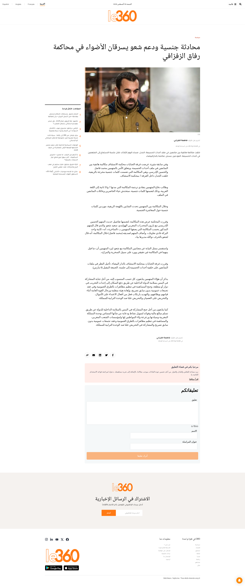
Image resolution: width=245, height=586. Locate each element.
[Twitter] (62, 539)
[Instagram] (46, 539)
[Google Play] (53, 568)
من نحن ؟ (167, 545)
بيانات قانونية (166, 553)
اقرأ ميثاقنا (193, 379)
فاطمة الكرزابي (180, 140)
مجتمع (198, 550)
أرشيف (168, 559)
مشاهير (197, 562)
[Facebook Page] (67, 539)
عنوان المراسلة (189, 441)
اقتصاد (198, 548)
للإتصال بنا (166, 556)
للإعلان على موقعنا (164, 550)
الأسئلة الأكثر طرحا (164, 548)
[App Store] (71, 568)
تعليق (194, 399)
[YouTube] (56, 539)
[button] (239, 580)
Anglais (18, 4)
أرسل (109, 513)
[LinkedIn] (51, 539)
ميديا (198, 556)
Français (31, 4)
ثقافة (198, 553)
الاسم (194, 431)
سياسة (197, 37)
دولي (198, 565)
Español (6, 4)
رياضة (198, 559)
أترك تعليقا (142, 456)
